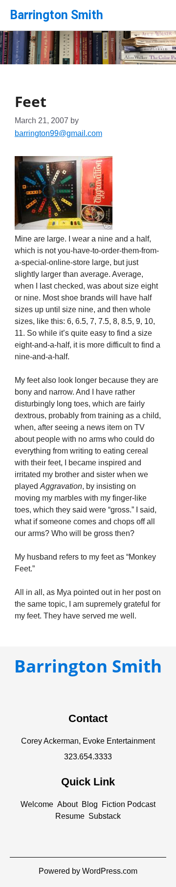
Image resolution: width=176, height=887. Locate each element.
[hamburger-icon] (155, 11)
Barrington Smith (56, 15)
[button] (37, 804)
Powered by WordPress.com (88, 871)
